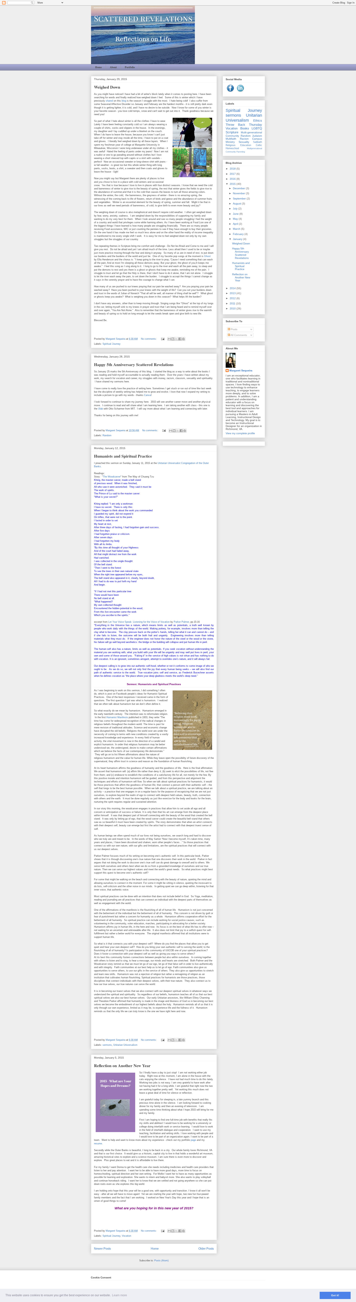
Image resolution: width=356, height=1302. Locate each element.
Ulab (100, 408)
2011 (233, 303)
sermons (107, 1044)
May (236, 218)
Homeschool (232, 148)
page (194, 1140)
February (238, 234)
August (237, 203)
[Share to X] (176, 339)
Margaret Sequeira (240, 370)
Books (244, 128)
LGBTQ (257, 128)
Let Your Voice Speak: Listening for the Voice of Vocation (139, 621)
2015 (233, 183)
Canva (147, 395)
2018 (233, 168)
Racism (244, 138)
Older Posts (206, 1248)
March (237, 228)
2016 (233, 178)
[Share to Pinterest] (183, 339)
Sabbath (257, 142)
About (113, 67)
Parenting (240, 152)
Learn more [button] (119, 1295)
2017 (233, 173)
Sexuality (244, 141)
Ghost (207, 256)
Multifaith (231, 138)
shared (110, 100)
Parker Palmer (181, 621)
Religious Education (238, 145)
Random (107, 435)
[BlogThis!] (173, 339)
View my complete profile (240, 433)
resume (98, 1143)
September (240, 198)
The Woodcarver (112, 476)
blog (124, 100)
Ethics (257, 120)
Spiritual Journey (112, 343)
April (236, 223)
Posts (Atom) (161, 1260)
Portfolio (130, 67)
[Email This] (169, 339)
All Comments (238, 335)
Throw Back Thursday (244, 124)
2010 (233, 308)
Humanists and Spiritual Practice (123, 456)
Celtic (259, 145)
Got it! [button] (335, 1295)
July (235, 208)
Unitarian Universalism (125, 1044)
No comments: (149, 338)
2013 (233, 293)
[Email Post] (162, 338)
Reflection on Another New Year (122, 1065)
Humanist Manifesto (117, 717)
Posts (233, 329)
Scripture (232, 132)
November (239, 193)
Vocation (126, 1235)
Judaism (257, 135)
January (238, 239)
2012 (233, 298)
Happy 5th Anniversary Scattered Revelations (134, 364)
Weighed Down (107, 87)
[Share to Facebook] (180, 339)
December (239, 188)
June (236, 213)
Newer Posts (102, 1248)
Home (98, 67)
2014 (233, 288)
